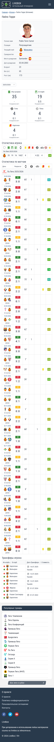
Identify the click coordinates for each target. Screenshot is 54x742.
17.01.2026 (7, 356)
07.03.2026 (7, 286)
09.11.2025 (7, 436)
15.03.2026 (7, 276)
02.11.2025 (7, 446)
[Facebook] (4, 714)
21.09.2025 (7, 506)
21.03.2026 (7, 266)
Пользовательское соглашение (15, 704)
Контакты (6, 708)
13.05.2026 (7, 196)
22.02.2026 (7, 306)
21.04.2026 (7, 236)
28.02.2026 (7, 296)
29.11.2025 (7, 416)
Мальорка (28, 50)
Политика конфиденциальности (15, 700)
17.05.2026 (7, 186)
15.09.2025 (7, 516)
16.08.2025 (7, 546)
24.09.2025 (7, 496)
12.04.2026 (7, 246)
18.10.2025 (7, 466)
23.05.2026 (7, 176)
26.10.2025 (7, 456)
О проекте (6, 697)
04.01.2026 (7, 376)
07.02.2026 (7, 326)
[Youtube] (17, 714)
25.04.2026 (7, 226)
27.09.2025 (7, 486)
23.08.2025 (7, 536)
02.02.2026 (7, 336)
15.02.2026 (7, 316)
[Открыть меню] (49, 4)
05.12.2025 (7, 406)
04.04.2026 (7, 256)
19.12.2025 (7, 386)
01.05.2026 (7, 216)
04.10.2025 (7, 476)
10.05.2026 (7, 206)
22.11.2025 (7, 426)
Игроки (12, 12)
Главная (5, 12)
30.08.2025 (7, 526)
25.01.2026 (7, 346)
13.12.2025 (7, 396)
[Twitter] (10, 714)
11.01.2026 (7, 366)
